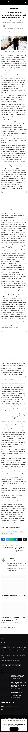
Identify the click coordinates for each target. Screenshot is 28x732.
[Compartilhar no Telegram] (15, 32)
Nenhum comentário (10, 28)
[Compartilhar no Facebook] (6, 32)
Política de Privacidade (18, 724)
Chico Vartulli (14, 8)
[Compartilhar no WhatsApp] (12, 32)
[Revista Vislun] (14, 2)
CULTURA (14, 531)
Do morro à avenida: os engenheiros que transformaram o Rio (16, 694)
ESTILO (11, 533)
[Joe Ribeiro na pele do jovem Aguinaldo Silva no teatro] (14, 586)
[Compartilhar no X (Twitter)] (9, 32)
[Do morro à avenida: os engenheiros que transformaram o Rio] (5, 694)
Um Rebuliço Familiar (8, 547)
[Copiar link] (21, 32)
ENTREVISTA (5, 533)
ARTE (3, 531)
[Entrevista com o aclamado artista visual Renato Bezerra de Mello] (14, 43)
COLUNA (8, 531)
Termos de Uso (15, 725)
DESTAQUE (21, 531)
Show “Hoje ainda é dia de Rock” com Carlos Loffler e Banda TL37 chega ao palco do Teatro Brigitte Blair (13, 619)
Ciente (14, 729)
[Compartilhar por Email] (18, 32)
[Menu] (2, 2)
